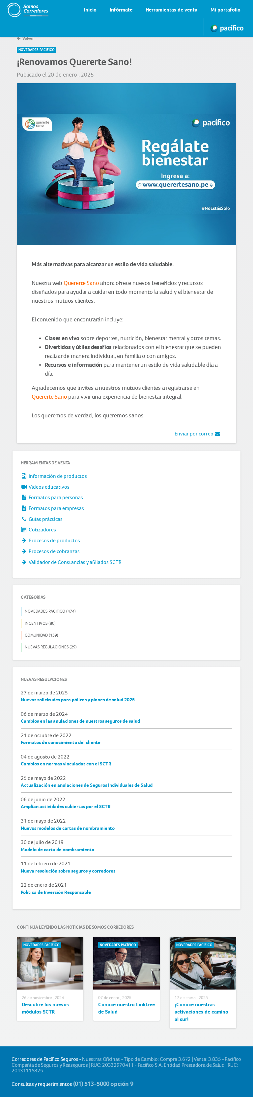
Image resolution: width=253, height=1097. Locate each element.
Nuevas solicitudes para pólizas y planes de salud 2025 (78, 700)
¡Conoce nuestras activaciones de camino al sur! (201, 1011)
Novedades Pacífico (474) (50, 611)
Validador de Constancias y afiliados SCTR (75, 562)
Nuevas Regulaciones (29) (51, 646)
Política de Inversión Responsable (56, 892)
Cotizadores (42, 529)
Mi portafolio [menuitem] (225, 10)
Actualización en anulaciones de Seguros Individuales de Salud (87, 785)
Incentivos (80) (40, 623)
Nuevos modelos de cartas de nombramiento (68, 828)
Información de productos (57, 476)
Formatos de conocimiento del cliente (60, 742)
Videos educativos (49, 487)
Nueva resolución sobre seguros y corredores (68, 871)
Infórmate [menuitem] (121, 10)
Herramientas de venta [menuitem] (171, 10)
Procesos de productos (54, 540)
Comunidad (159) (41, 635)
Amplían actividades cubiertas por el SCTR (66, 806)
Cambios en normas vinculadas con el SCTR (66, 764)
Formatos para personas (55, 497)
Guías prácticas (45, 519)
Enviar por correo (194, 434)
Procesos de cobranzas (54, 551)
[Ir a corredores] (21, 10)
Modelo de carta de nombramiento (57, 849)
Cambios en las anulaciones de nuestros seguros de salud (80, 721)
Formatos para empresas (56, 508)
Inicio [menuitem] (90, 10)
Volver (27, 38)
